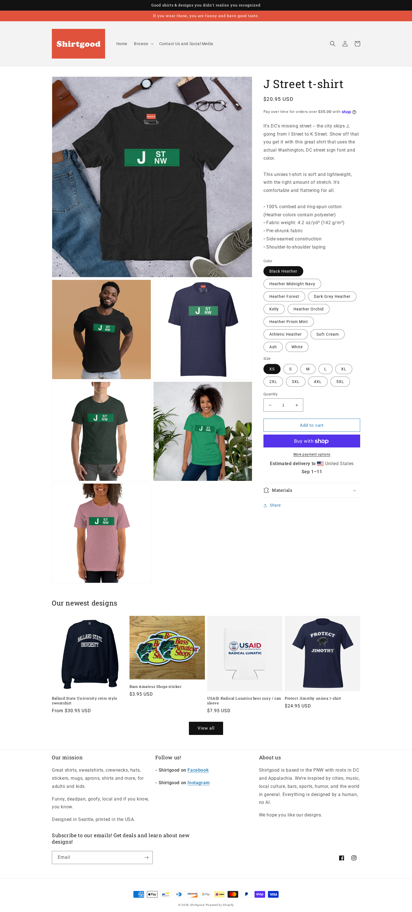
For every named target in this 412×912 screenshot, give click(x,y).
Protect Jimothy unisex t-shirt (313, 698)
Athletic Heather (285, 334)
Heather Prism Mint (288, 322)
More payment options (311, 455)
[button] (143, 44)
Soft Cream (327, 334)
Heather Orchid (308, 309)
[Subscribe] (146, 857)
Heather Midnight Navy (292, 284)
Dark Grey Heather (332, 296)
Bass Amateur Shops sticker (155, 686)
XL (343, 369)
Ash (273, 347)
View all (206, 728)
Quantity (270, 394)
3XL (296, 381)
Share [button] (275, 505)
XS (272, 369)
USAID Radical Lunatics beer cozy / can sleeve (244, 701)
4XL (318, 381)
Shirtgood (197, 904)
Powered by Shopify (220, 904)
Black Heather (283, 271)
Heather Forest (284, 296)
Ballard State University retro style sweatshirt (84, 701)
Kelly (274, 309)
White (297, 347)
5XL (340, 381)
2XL (273, 381)
